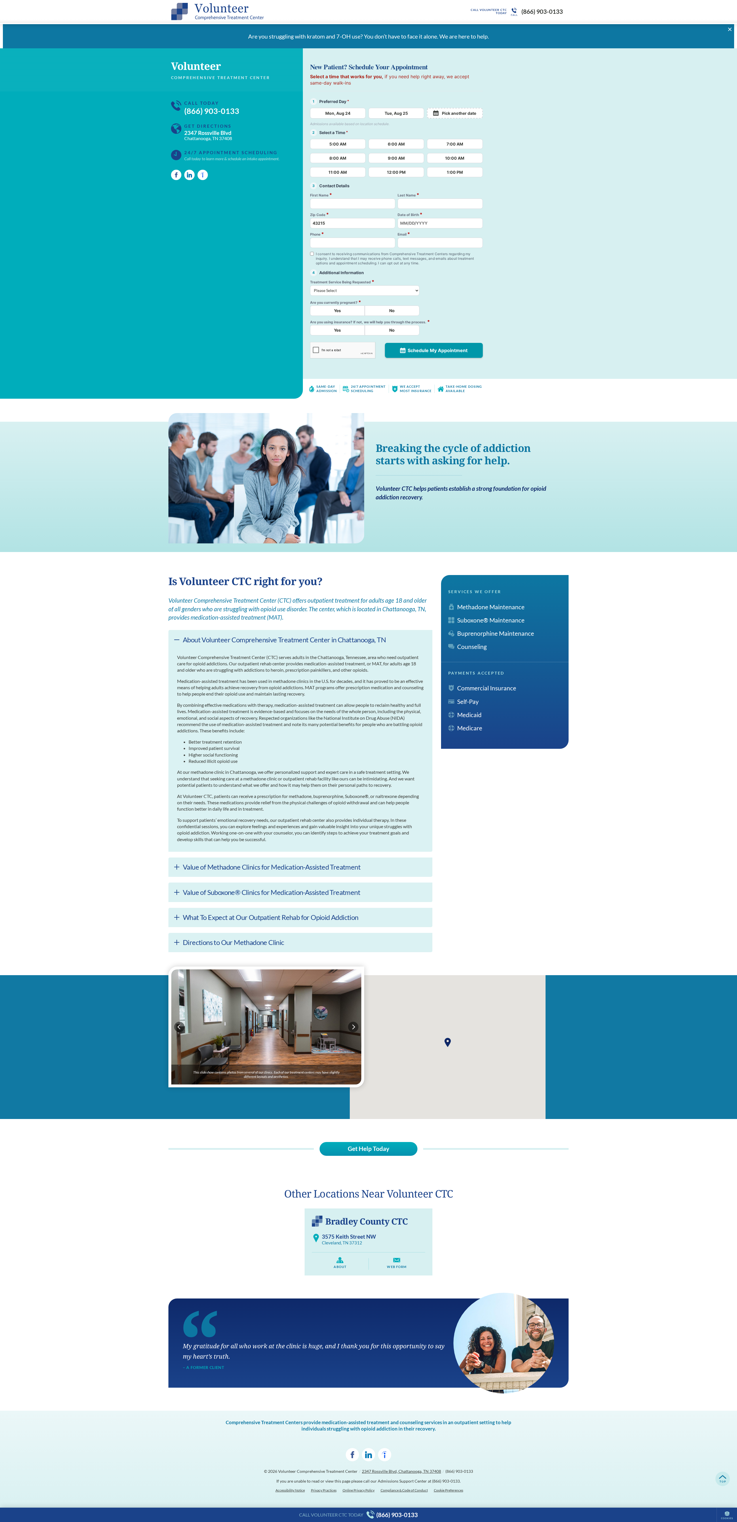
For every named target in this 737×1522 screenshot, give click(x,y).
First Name (321, 195)
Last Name (408, 195)
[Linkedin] (189, 175)
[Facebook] (176, 175)
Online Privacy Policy (359, 1490)
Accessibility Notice (290, 1490)
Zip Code (319, 214)
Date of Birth (410, 214)
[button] (447, 1042)
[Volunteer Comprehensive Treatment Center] (257, 11)
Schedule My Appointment (438, 350)
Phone (317, 234)
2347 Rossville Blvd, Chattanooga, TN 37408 (401, 1471)
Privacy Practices (324, 1490)
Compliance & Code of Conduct (404, 1490)
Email (404, 234)
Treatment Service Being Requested (342, 281)
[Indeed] (202, 175)
